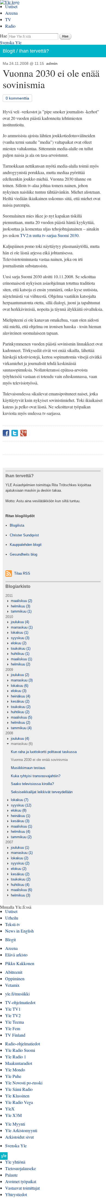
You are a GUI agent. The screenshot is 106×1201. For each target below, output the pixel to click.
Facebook (6, 433)
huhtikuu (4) (20, 885)
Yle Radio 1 (15, 1056)
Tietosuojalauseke (20, 1168)
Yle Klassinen (17, 1095)
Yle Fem (12, 1028)
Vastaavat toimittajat (22, 1188)
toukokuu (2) (20, 707)
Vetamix (12, 985)
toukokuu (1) (20, 648)
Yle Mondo (15, 1069)
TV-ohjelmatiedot (20, 1002)
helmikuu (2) (20, 664)
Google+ (23, 433)
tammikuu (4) (21, 728)
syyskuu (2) (20, 863)
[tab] (53, 601)
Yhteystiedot (16, 1194)
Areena (11, 13)
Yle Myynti (15, 1124)
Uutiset (11, 6)
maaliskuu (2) (21, 601)
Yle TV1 (13, 1009)
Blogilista (17, 525)
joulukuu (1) (20, 847)
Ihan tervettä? (34, 51)
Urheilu (11, 918)
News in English (19, 931)
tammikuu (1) (21, 611)
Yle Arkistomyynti (21, 1130)
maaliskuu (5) (21, 717)
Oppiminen (14, 978)
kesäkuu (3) (20, 821)
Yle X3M (13, 1115)
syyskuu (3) (20, 638)
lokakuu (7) (19, 800)
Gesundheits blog (23, 554)
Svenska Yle (10, 42)
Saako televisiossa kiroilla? (32, 784)
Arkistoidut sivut (19, 1137)
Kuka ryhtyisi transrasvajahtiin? (35, 776)
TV (8, 19)
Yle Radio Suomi (20, 1050)
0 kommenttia (17, 98)
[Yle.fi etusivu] (4, 1157)
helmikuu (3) (20, 606)
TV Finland (15, 1035)
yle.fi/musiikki (17, 994)
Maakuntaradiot (18, 1063)
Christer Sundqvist (24, 535)
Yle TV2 (13, 1015)
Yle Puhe (13, 1076)
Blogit (9, 51)
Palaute (11, 1175)
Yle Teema (14, 1022)
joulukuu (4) (20, 622)
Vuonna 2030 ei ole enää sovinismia (39, 760)
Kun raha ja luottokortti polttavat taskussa (44, 752)
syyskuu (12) (21, 805)
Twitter (14, 433)
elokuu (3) (18, 691)
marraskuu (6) (22, 744)
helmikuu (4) (20, 832)
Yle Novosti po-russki (23, 1082)
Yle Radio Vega (19, 1102)
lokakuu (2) (19, 858)
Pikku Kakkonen (19, 963)
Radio (10, 26)
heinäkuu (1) (20, 816)
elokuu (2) (18, 643)
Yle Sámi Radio (19, 1089)
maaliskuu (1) (21, 659)
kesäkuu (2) (20, 701)
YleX (10, 1109)
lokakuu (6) (19, 686)
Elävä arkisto (16, 954)
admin (52, 63)
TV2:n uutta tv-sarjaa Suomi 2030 (49, 235)
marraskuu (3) (22, 680)
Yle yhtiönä (15, 1162)
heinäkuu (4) (20, 696)
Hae (3, 36)
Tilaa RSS (22, 573)
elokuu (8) (18, 810)
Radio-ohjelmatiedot (22, 1043)
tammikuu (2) (21, 837)
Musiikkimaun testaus (28, 768)
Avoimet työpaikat (20, 1181)
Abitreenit (13, 972)
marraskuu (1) (22, 627)
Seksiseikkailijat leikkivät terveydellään (42, 792)
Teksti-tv (12, 924)
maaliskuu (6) (21, 890)
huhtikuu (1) (20, 654)
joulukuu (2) (20, 675)
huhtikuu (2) (20, 712)
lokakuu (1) (19, 632)
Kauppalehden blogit (26, 545)
